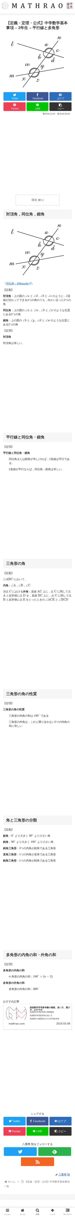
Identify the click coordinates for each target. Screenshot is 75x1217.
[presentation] (27, 295)
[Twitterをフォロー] (20, 1151)
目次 (34, 199)
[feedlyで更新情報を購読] (54, 1151)
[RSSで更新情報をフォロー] (37, 1161)
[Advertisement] (37, 154)
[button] (67, 666)
